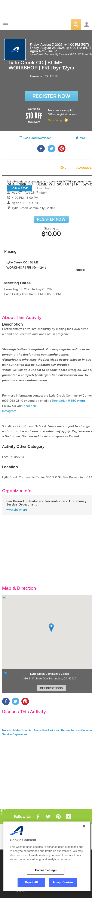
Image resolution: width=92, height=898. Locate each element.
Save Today (55, 120)
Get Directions (51, 688)
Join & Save (19, 188)
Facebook (29, 405)
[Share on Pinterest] (61, 148)
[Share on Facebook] (41, 148)
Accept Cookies (62, 882)
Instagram (9, 411)
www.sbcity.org (16, 509)
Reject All (31, 882)
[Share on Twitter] (51, 148)
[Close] (84, 826)
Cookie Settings (45, 870)
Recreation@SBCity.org (68, 400)
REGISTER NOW (51, 219)
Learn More (44, 188)
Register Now (51, 96)
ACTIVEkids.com (25, 25)
